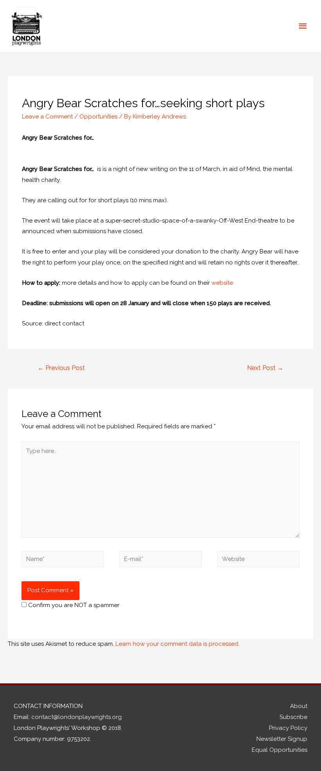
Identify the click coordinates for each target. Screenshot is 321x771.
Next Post (265, 368)
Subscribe (293, 717)
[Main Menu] (303, 26)
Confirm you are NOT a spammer (73, 605)
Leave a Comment (47, 116)
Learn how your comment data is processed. (177, 643)
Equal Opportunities (279, 749)
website (222, 282)
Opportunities (98, 116)
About (298, 706)
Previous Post (61, 368)
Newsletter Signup (281, 738)
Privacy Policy (288, 727)
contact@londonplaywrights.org (76, 717)
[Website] (258, 560)
